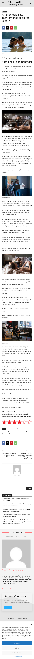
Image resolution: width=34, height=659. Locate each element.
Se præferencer (17, 653)
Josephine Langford (7, 433)
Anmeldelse (10, 9)
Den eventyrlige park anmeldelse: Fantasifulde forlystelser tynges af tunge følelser (25, 456)
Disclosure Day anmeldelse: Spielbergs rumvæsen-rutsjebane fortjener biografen (17, 510)
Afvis (17, 648)
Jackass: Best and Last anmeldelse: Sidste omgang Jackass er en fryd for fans (17, 504)
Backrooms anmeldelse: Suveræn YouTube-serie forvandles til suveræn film (16, 515)
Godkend (17, 643)
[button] (31, 624)
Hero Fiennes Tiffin (15, 431)
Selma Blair (23, 433)
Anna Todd (23, 428)
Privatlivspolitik (18, 656)
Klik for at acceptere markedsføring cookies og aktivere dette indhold (17, 121)
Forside (3, 9)
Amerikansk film (15, 428)
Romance (16, 433)
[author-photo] (17, 473)
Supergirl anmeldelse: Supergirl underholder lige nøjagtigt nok (16, 499)
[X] (7, 28)
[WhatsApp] (15, 28)
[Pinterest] (11, 28)
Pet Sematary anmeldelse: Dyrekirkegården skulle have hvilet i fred (9, 455)
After (8, 428)
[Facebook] (3, 28)
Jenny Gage (24, 431)
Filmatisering (6, 431)
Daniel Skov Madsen (8, 24)
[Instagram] (6, 588)
